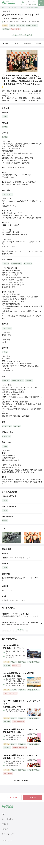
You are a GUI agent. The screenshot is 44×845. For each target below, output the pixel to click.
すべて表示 (21, 630)
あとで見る (14, 797)
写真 (16, 43)
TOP (3, 7)
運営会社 (5, 824)
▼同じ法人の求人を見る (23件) (22, 35)
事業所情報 (27, 43)
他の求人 (38, 43)
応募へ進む (33, 797)
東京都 (8, 7)
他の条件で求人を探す (22, 780)
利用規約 (5, 829)
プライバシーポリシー (10, 834)
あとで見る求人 (7, 819)
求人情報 (5, 43)
